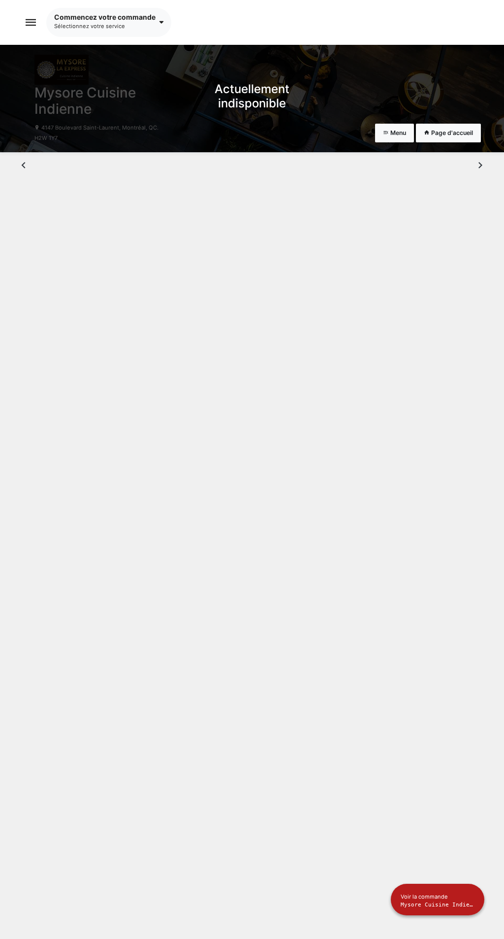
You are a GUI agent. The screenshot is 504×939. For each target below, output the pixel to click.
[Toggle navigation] (31, 22)
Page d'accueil (451, 132)
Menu (397, 132)
